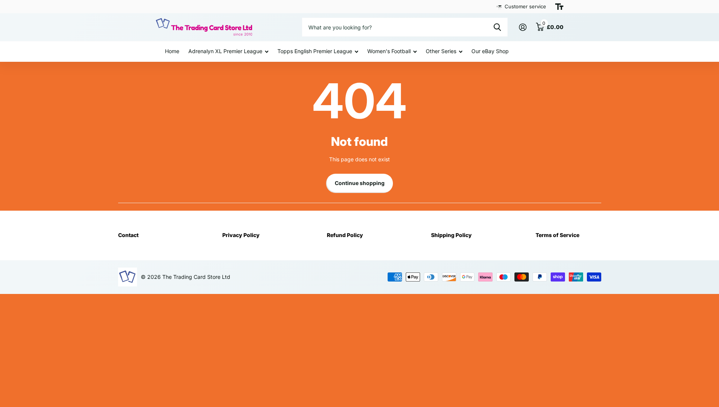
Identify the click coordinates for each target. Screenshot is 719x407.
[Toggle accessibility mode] (559, 7)
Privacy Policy (241, 235)
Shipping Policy (451, 235)
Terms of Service (557, 235)
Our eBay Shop (490, 51)
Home (172, 51)
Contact (128, 235)
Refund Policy (345, 235)
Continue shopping (360, 183)
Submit (497, 27)
